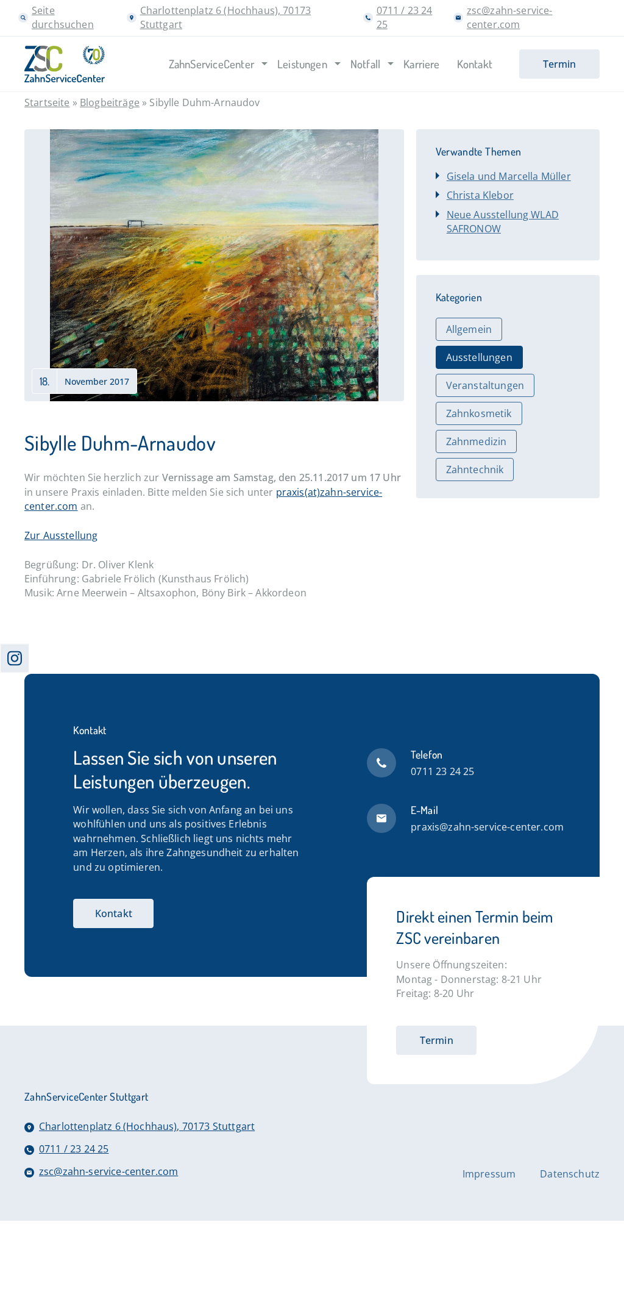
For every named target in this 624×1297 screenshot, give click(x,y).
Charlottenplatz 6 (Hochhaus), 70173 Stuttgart (147, 1126)
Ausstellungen (479, 357)
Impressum (489, 1174)
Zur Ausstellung (61, 535)
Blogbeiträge (110, 102)
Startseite (47, 102)
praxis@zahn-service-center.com (487, 827)
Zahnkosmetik (479, 413)
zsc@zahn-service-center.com (510, 17)
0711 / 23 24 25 (73, 1149)
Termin (436, 1040)
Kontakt (113, 913)
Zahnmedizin (476, 441)
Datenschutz (570, 1174)
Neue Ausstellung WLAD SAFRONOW (503, 221)
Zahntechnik (475, 469)
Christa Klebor (480, 195)
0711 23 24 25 (442, 771)
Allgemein (469, 329)
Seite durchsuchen (63, 17)
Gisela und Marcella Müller (509, 176)
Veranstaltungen (485, 385)
